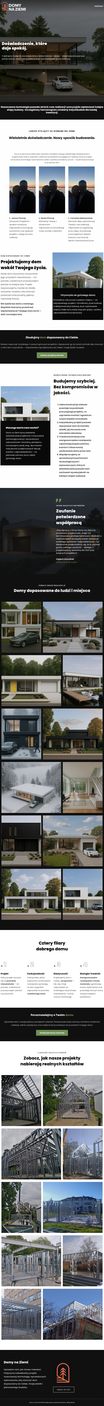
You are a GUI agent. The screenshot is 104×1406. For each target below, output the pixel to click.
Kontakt (99, 6)
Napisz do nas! (63, 1389)
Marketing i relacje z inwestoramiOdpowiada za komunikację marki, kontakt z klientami (51, 224)
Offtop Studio (71, 1402)
